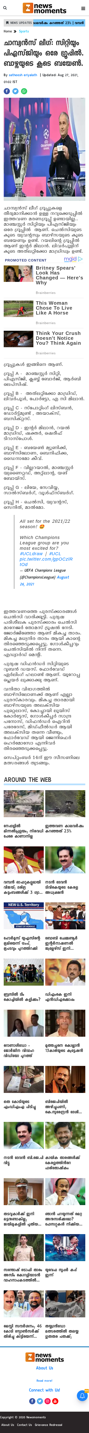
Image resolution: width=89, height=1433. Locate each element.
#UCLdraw (31, 554)
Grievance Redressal (48, 1425)
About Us (44, 1368)
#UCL (55, 554)
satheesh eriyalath (23, 76)
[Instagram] (47, 1401)
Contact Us (24, 1425)
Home (8, 32)
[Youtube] (55, 1401)
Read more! (44, 1381)
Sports (24, 32)
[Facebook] (32, 1401)
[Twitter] (40, 1401)
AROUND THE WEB (27, 781)
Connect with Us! (44, 1390)
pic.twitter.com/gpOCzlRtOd (46, 562)
